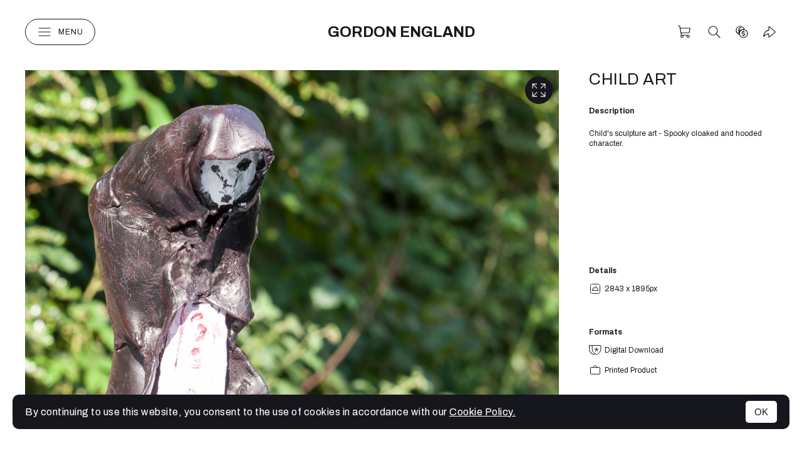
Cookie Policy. (482, 412)
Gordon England (401, 32)
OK (761, 412)
